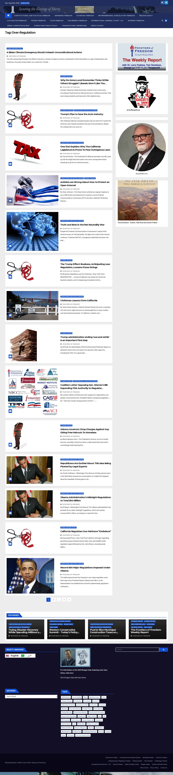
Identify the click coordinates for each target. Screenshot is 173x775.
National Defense (67, 727)
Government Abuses (80, 712)
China (104, 697)
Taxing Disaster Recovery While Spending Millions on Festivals (25, 632)
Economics (93, 705)
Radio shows (150, 624)
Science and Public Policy (46, 26)
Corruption (87, 701)
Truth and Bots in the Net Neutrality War (82, 224)
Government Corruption (96, 712)
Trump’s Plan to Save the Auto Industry (81, 114)
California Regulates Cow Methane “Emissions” (85, 531)
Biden (85, 697)
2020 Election (66, 697)
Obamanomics (66, 731)
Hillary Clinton (91, 716)
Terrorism (71, 735)
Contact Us (164, 767)
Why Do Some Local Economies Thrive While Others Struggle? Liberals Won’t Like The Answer (84, 83)
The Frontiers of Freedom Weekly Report (146, 631)
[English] (12, 655)
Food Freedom (56, 21)
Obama (90, 727)
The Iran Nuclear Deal (83, 735)
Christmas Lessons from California (78, 300)
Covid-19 (96, 701)
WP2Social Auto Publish (79, 773)
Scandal (108, 731)
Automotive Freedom (17, 21)
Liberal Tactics (66, 724)
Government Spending (69, 716)
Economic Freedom (85, 16)
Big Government (94, 697)
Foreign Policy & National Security (60, 621)
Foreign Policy (87, 708)
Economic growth (82, 705)
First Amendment (75, 708)
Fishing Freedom (38, 21)
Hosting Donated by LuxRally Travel (15, 762)
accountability (76, 697)
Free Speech (98, 708)
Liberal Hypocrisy (87, 720)
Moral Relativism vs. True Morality (19, 627)
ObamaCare (99, 727)
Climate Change (67, 701)
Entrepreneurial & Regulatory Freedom (116, 16)
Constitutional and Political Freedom (32, 16)
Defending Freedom (63, 16)
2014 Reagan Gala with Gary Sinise (73, 677)
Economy (102, 705)
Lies (74, 724)
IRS (104, 716)
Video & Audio (97, 26)
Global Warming (67, 712)
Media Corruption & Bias (18, 26)
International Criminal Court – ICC (107, 21)
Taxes (63, 735)
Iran (99, 716)
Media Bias (81, 724)
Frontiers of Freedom (17, 56)
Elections (64, 708)
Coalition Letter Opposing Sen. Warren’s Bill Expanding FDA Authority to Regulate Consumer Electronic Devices (84, 388)
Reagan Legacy (146, 16)
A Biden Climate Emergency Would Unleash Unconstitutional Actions (44, 52)
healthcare (81, 716)
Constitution (78, 701)
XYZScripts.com (96, 773)
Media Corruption (92, 724)
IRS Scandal (65, 720)
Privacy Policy (154, 767)
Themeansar (42, 762)
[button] (162, 20)
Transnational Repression (74, 26)
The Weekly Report (136, 627)
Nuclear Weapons (80, 727)
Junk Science (76, 720)
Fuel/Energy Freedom (77, 21)
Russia (101, 731)
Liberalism (99, 720)
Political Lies (77, 731)
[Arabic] (27, 655)
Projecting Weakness (90, 731)
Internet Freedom (136, 21)
